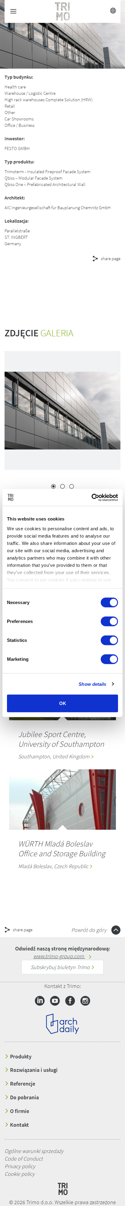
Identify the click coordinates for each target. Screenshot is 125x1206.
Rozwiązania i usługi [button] (33, 1070)
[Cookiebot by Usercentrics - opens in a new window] (91, 497)
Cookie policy (20, 1173)
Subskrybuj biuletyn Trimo (61, 967)
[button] (55, 280)
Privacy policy (20, 1166)
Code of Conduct (24, 1158)
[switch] (109, 621)
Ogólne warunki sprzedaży (34, 1150)
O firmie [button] (19, 1111)
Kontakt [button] (19, 1125)
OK (62, 703)
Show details (92, 683)
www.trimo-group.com (59, 956)
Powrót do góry (89, 929)
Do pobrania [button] (24, 1097)
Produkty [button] (20, 1057)
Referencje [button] (22, 1084)
